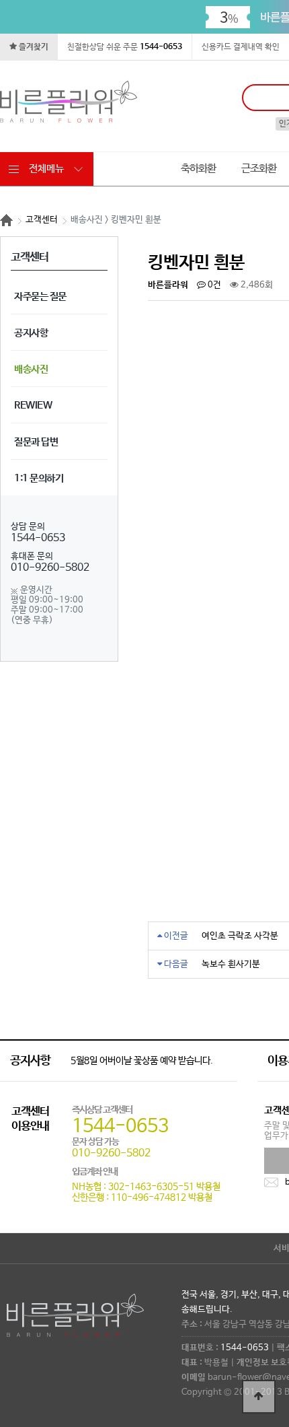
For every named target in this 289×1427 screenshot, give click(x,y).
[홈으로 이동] (6, 220)
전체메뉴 (46, 168)
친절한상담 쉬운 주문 (124, 47)
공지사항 (31, 333)
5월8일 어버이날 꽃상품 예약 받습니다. (142, 1060)
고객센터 (42, 220)
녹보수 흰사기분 (231, 964)
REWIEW (33, 405)
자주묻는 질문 (40, 296)
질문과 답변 (36, 442)
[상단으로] (259, 1397)
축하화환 (198, 168)
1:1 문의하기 (38, 478)
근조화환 (258, 168)
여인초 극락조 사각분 (240, 936)
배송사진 (31, 369)
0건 (213, 285)
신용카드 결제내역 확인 (241, 47)
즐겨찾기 (32, 47)
